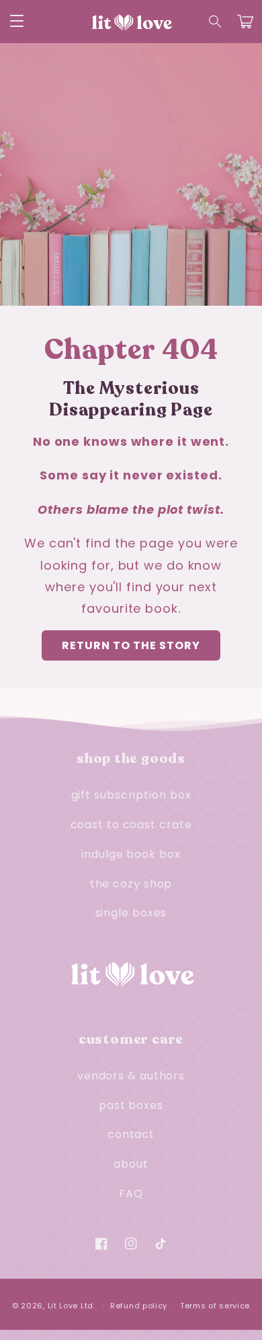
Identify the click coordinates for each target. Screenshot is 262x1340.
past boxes (131, 1105)
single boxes (131, 912)
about (131, 1164)
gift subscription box (131, 795)
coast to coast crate (131, 824)
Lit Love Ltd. (71, 1305)
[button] (215, 21)
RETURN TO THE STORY (131, 645)
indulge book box (130, 854)
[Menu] (17, 21)
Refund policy (138, 1305)
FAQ (131, 1193)
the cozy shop (131, 884)
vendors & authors (131, 1075)
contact (131, 1134)
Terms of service (215, 1305)
